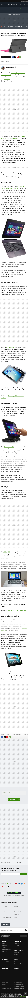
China (4, 26)
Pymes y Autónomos (19, 973)
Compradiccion (5, 975)
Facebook (13, 57)
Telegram (22, 883)
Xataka (3, 943)
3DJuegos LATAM (18, 982)
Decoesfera (4, 973)
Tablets (8, 734)
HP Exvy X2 (6, 552)
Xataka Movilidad (18, 911)
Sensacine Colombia (19, 986)
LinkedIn (5, 886)
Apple (3, 914)
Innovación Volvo (16, 14)
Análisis (16, 906)
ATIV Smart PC (10, 347)
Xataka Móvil (4, 945)
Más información (22, 996)
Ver (15, 799)
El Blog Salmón (17, 971)
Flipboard (18, 57)
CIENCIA (20, 4)
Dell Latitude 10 (9, 447)
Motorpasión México (19, 988)
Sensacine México (18, 984)
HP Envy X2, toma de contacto (17, 610)
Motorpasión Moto (18, 963)
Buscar (26, 930)
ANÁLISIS (3, 4)
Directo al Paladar (6, 961)
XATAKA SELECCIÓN (12, 4)
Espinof (16, 954)
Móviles (16, 909)
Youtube (16, 883)
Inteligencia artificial (6, 917)
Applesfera (4, 947)
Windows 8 (7, 79)
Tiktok (8, 886)
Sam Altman (10, 26)
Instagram (19, 883)
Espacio (3, 909)
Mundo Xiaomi (5, 951)
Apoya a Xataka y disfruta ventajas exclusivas (14, 895)
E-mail (20, 57)
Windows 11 (17, 920)
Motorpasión (17, 961)
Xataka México (5, 982)
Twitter (15, 57)
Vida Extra (16, 945)
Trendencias (4, 971)
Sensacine (16, 952)
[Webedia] (24, 1)
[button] (10, 67)
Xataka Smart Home (6, 949)
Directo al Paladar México (7, 988)
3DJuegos (16, 943)
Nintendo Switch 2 (19, 26)
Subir (22, 936)
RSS (24, 883)
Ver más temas (5, 924)
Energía (3, 911)
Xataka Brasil (4, 984)
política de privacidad (20, 877)
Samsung (16, 914)
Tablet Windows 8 (17, 734)
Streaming (4, 906)
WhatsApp (7, 883)
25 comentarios (6, 56)
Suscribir (23, 873)
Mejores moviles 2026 (17, 862)
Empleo (3, 920)
